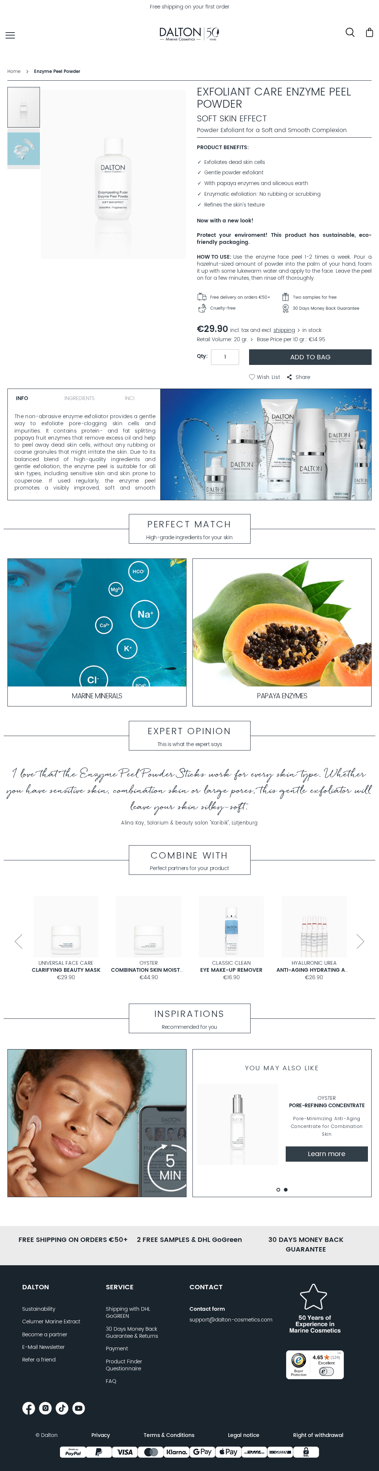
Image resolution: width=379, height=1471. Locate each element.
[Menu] (339, 1354)
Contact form (207, 1309)
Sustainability (38, 1309)
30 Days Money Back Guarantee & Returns (132, 1332)
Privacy (100, 1435)
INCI (129, 398)
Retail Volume (214, 340)
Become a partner (44, 1335)
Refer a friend (39, 1360)
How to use (213, 257)
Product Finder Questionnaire (124, 1365)
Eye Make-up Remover (231, 970)
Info (22, 398)
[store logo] (189, 35)
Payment (117, 1349)
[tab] (33, 397)
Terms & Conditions (169, 1435)
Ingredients (79, 398)
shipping (284, 330)
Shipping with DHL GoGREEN (128, 1312)
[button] (298, 377)
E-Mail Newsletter (43, 1347)
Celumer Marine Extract (51, 1322)
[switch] (326, 1371)
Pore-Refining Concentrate (327, 1105)
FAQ (111, 1381)
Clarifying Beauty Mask (66, 970)
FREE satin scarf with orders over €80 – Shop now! (189, 7)
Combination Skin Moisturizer (154, 970)
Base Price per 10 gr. (281, 340)
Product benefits (222, 147)
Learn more (326, 1154)
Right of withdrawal (318, 1435)
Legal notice (243, 1435)
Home (13, 71)
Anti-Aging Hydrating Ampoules (322, 970)
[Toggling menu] (10, 35)
